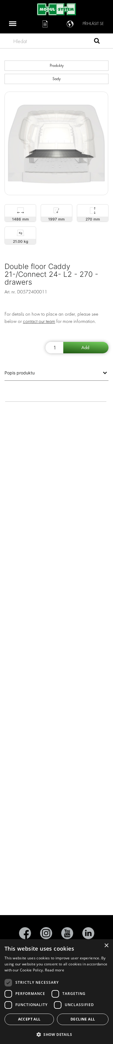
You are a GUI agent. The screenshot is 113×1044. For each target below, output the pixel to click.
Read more (54, 970)
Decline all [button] (83, 1019)
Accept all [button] (29, 1019)
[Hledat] (97, 41)
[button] (56, 1034)
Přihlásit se (93, 23)
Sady (56, 78)
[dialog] (56, 991)
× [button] (106, 945)
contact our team (39, 321)
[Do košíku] (85, 347)
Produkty (57, 65)
